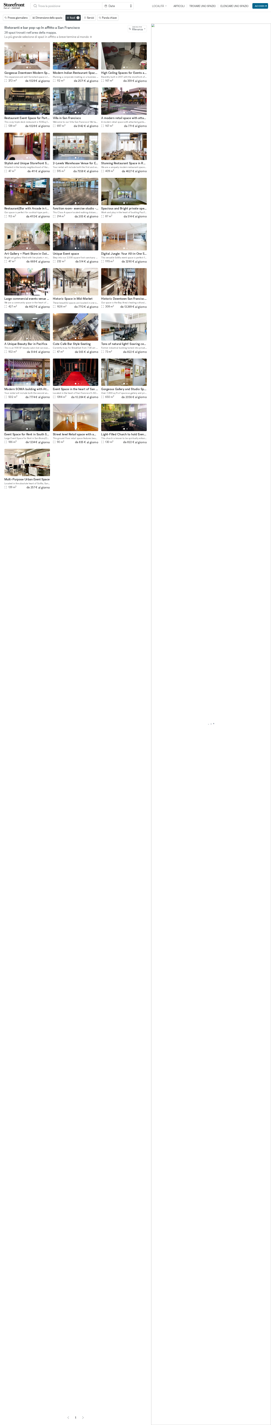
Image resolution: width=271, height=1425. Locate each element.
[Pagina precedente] (68, 1418)
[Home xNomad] (14, 5)
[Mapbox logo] (160, 1422)
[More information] (91, 37)
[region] (211, 724)
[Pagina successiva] (83, 1418)
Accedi (260, 5)
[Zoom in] (155, 1409)
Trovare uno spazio (202, 6)
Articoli (179, 6)
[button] (27, 67)
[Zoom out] (155, 1415)
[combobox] (66, 6)
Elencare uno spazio (234, 6)
